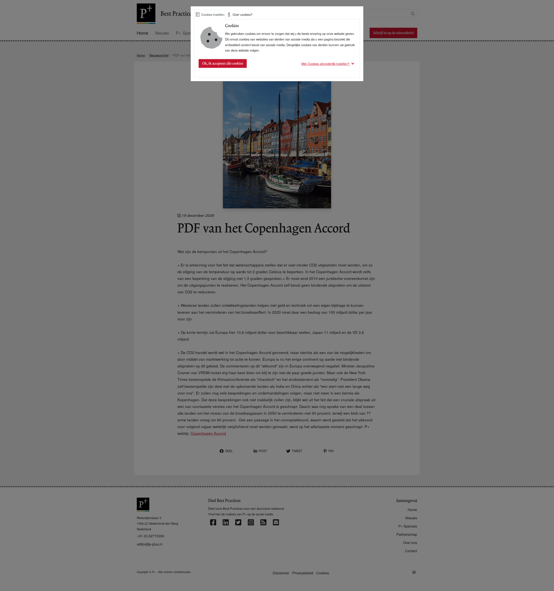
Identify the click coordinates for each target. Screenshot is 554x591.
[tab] (209, 14)
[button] (328, 63)
